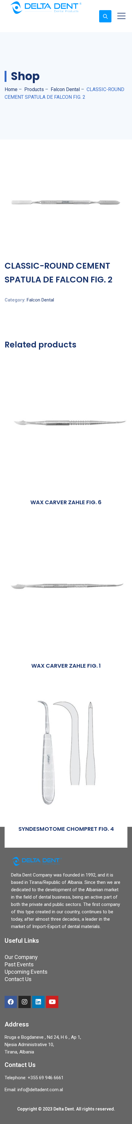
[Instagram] (24, 1002)
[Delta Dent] (45, 7)
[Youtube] (52, 1002)
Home (11, 89)
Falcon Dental (40, 300)
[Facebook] (11, 1002)
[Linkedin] (38, 1002)
